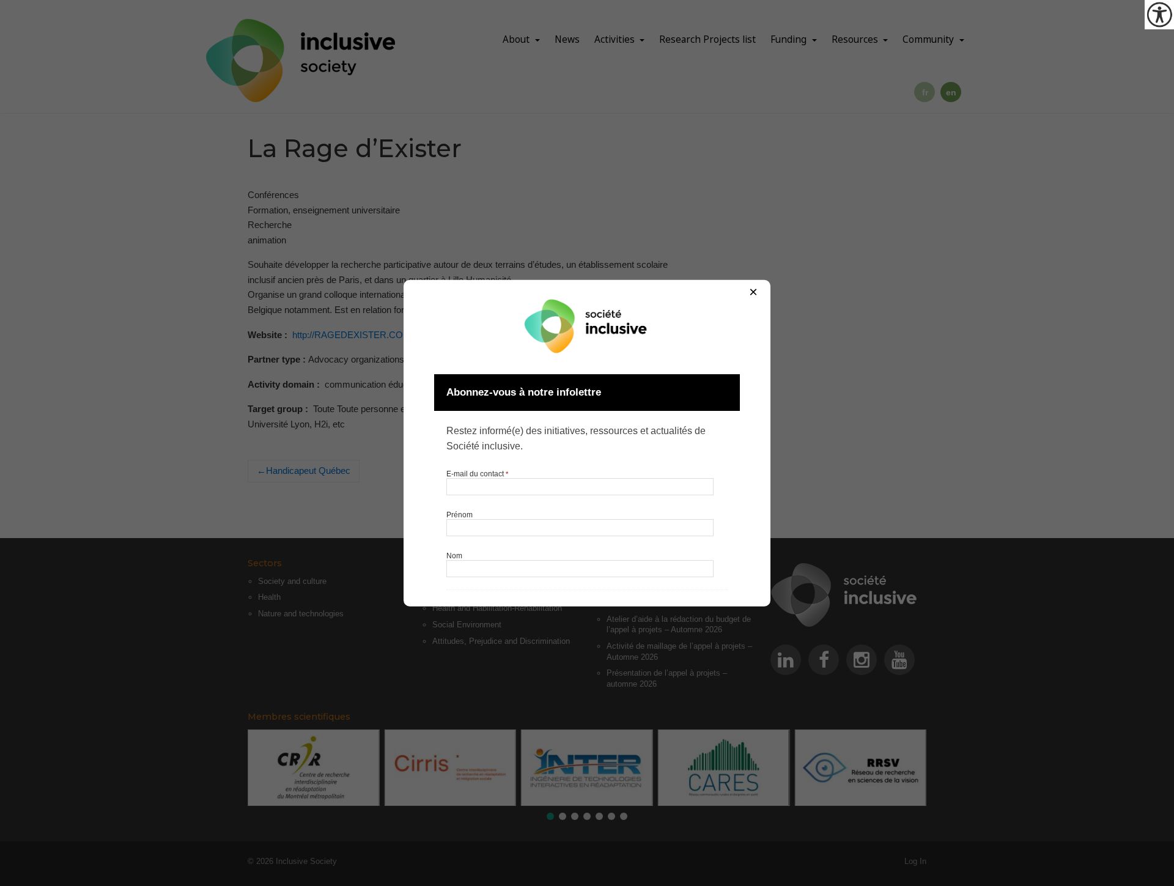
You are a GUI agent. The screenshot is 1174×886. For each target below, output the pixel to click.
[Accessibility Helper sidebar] (1159, 14)
